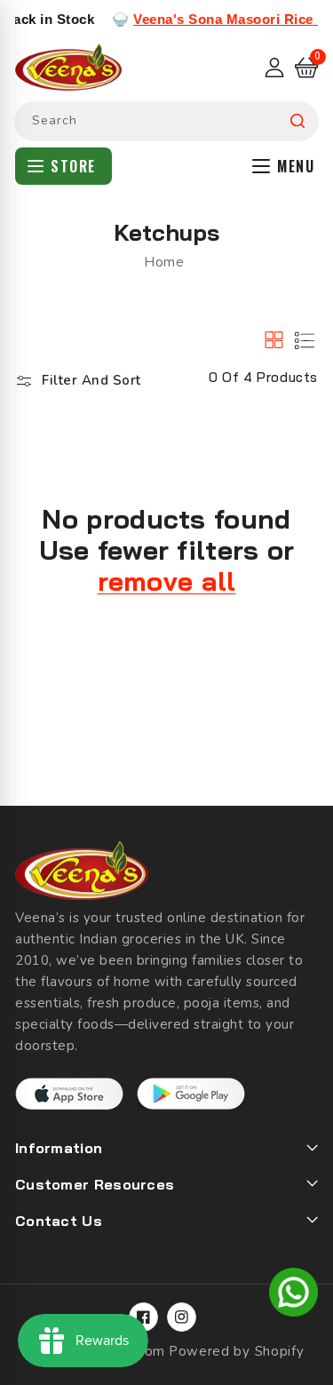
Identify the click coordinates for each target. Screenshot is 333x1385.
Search (297, 121)
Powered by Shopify (237, 1351)
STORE (73, 166)
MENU (295, 166)
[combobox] (166, 121)
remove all (167, 581)
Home (164, 262)
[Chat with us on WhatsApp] (293, 1295)
